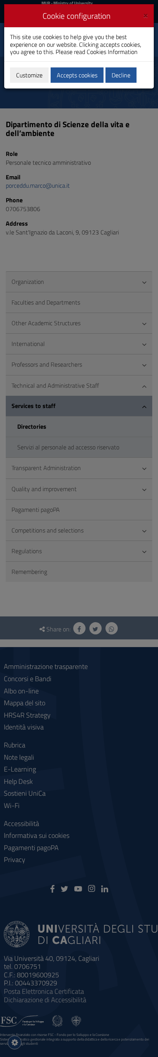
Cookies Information (112, 51)
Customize (29, 75)
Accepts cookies (77, 75)
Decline (121, 75)
